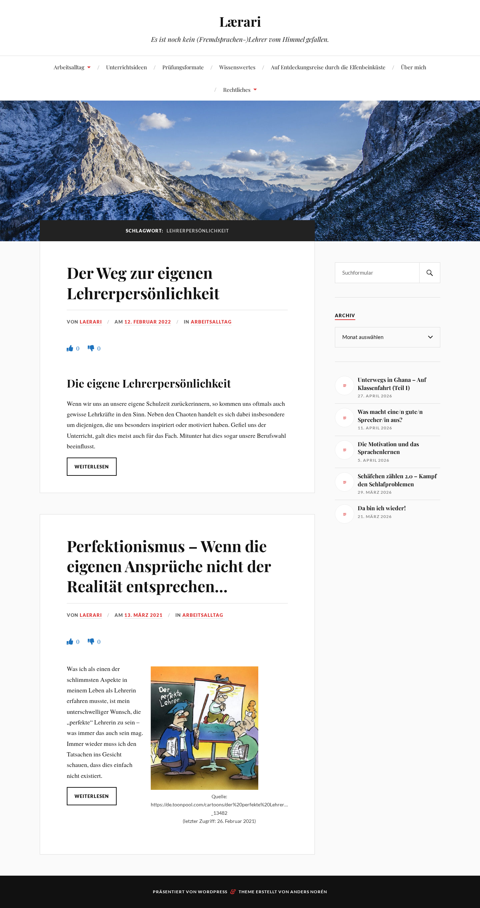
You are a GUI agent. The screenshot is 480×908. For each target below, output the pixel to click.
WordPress (212, 891)
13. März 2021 (143, 615)
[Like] (70, 348)
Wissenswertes (237, 67)
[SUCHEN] (429, 272)
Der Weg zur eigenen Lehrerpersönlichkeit (143, 282)
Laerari (91, 322)
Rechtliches (237, 89)
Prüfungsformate (183, 67)
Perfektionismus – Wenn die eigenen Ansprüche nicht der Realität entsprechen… (169, 565)
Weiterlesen (91, 466)
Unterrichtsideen (126, 67)
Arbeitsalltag (69, 67)
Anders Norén (308, 891)
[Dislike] (92, 348)
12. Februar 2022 (147, 322)
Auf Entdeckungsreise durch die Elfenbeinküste (328, 67)
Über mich (413, 67)
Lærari (240, 21)
